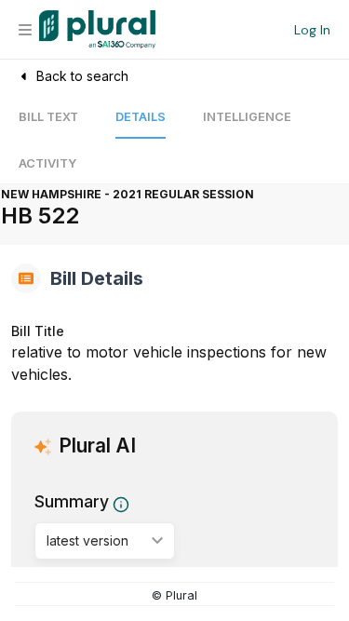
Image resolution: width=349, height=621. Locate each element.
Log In (312, 29)
